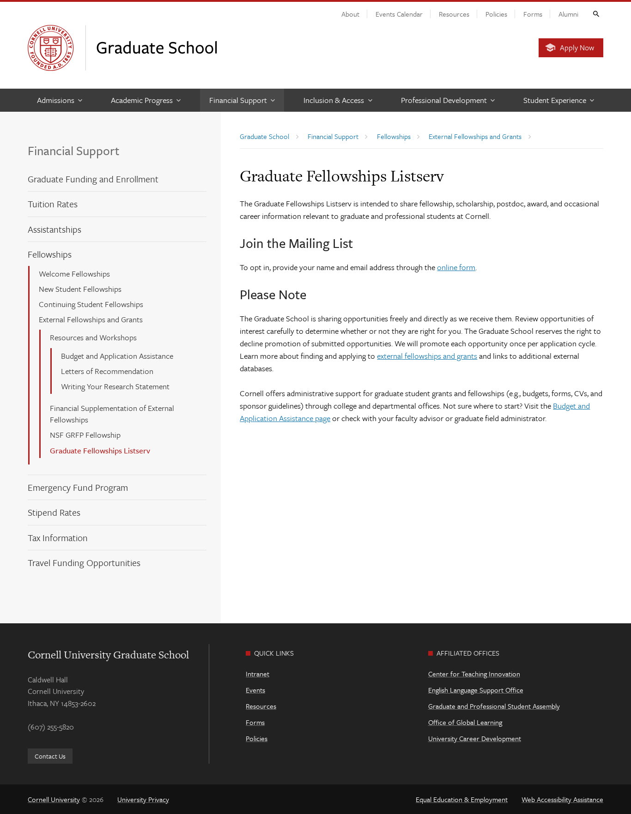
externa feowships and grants (427, 356)
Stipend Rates (54, 512)
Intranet (257, 674)
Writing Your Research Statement (115, 386)
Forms (532, 14)
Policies (496, 14)
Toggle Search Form (595, 13)
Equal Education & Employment (462, 799)
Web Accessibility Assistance (562, 799)
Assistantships (54, 229)
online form (456, 267)
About (350, 14)
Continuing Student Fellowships (91, 304)
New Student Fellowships (80, 289)
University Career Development (474, 738)
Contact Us (50, 756)
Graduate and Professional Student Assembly (494, 706)
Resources (454, 14)
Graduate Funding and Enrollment (93, 179)
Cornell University (54, 799)
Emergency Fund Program (78, 487)
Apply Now (577, 47)
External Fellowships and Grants (91, 319)
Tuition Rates (53, 204)
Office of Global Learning (465, 722)
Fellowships (50, 254)
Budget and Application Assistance (117, 356)
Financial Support (73, 150)
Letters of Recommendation (107, 371)
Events (255, 690)
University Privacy (143, 799)
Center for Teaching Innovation (474, 674)
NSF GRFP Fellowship (85, 434)
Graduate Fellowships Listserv (100, 450)
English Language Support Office (475, 690)
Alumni (568, 14)
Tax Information (58, 537)
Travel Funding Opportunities (84, 562)
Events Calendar (399, 14)
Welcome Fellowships (74, 273)
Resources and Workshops (93, 337)
